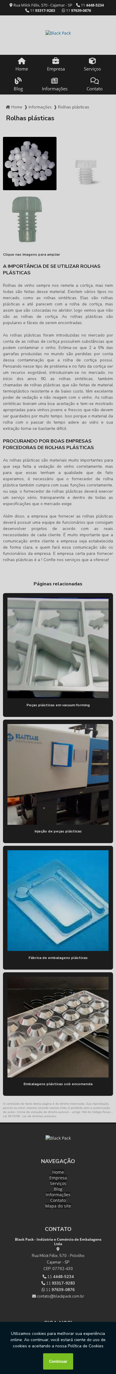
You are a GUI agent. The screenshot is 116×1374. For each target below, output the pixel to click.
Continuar (58, 1361)
